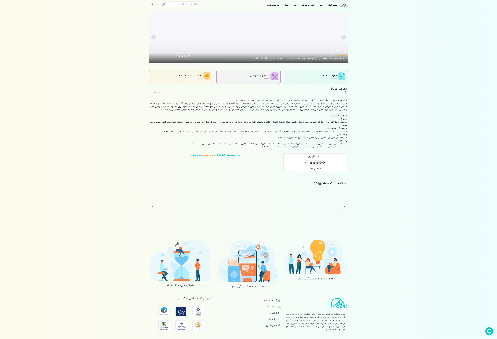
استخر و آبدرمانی (307, 5)
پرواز (286, 5)
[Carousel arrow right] (343, 37)
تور (295, 5)
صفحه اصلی (332, 5)
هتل (321, 5)
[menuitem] (332, 5)
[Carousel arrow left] (153, 37)
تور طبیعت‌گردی (273, 5)
